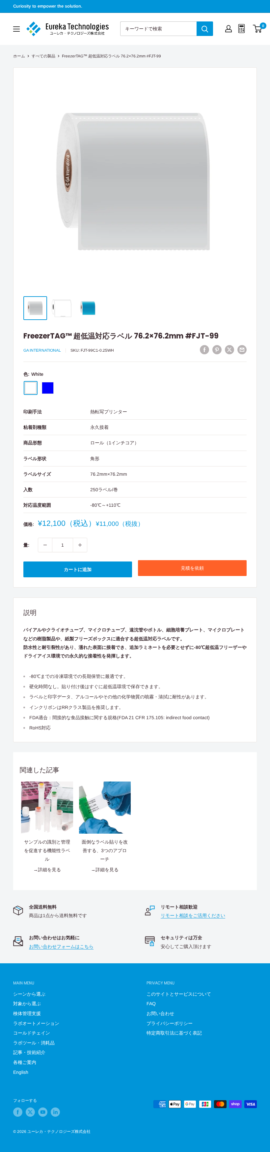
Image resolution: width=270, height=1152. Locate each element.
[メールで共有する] (242, 349)
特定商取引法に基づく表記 (174, 1033)
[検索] (205, 28)
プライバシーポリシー (170, 1023)
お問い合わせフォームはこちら (61, 946)
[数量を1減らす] (45, 545)
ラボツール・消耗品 (34, 1042)
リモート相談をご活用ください (193, 915)
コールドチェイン (31, 1033)
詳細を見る (49, 869)
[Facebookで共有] (204, 349)
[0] (258, 29)
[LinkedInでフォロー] (55, 1112)
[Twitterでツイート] (229, 349)
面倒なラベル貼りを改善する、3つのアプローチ (105, 850)
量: (26, 545)
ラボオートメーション (36, 1023)
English (20, 1072)
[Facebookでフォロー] (17, 1112)
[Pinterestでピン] (217, 349)
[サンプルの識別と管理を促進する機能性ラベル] (47, 808)
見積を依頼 (192, 568)
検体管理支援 (27, 1013)
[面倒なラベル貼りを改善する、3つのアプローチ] (105, 808)
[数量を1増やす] (80, 545)
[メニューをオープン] (16, 29)
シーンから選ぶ (29, 994)
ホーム (19, 56)
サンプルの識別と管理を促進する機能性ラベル (47, 850)
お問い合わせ (160, 1013)
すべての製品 (43, 56)
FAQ (151, 1003)
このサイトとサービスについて (179, 994)
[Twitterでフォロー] (30, 1112)
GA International (42, 350)
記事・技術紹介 (29, 1052)
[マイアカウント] (228, 28)
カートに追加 (78, 569)
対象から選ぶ (27, 1003)
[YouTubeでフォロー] (42, 1112)
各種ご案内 (24, 1062)
